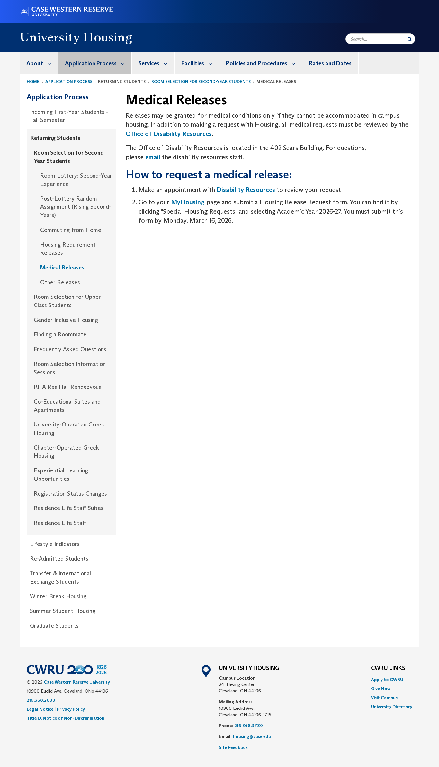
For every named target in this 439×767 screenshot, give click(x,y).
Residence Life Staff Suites (68, 508)
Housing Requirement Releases (68, 249)
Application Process (91, 63)
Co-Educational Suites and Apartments (67, 406)
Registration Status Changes (70, 493)
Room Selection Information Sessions (70, 368)
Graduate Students (54, 625)
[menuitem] (39, 63)
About (34, 63)
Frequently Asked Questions (70, 349)
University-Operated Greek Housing (69, 428)
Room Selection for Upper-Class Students (68, 301)
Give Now (380, 688)
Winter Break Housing (58, 596)
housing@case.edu (252, 736)
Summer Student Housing (62, 611)
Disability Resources (246, 190)
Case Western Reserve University (77, 682)
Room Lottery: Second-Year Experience (76, 179)
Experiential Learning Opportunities (61, 474)
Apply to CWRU (387, 679)
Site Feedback (233, 747)
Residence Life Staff (60, 522)
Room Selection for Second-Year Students (201, 81)
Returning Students (55, 138)
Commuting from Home (70, 229)
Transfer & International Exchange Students (60, 577)
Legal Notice (40, 709)
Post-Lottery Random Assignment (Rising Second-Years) (75, 207)
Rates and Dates (330, 63)
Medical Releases (62, 267)
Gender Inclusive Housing (66, 320)
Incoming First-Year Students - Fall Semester (69, 116)
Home (33, 81)
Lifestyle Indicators (55, 544)
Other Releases (60, 282)
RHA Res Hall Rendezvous (67, 386)
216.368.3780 (248, 725)
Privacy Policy (71, 709)
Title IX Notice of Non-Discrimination (65, 718)
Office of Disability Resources (169, 134)
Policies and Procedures (256, 63)
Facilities (192, 63)
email (152, 157)
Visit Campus (384, 697)
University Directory (391, 706)
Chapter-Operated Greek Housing (66, 452)
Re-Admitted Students (59, 558)
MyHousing (188, 202)
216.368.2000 (41, 700)
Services (149, 63)
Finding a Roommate (60, 334)
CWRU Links (388, 668)
